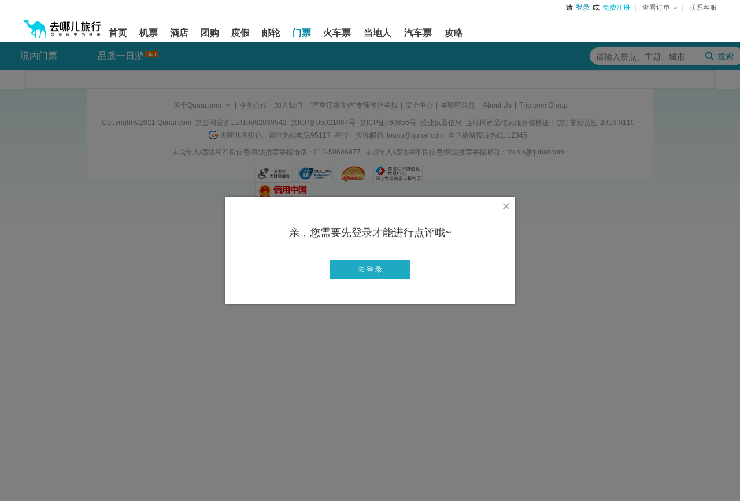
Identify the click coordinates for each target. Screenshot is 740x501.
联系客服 (703, 7)
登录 (583, 7)
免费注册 (616, 7)
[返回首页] (62, 24)
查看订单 (656, 7)
